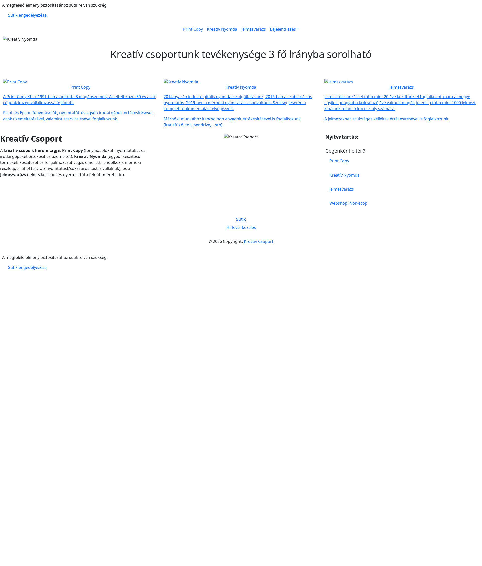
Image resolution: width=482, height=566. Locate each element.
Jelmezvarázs (253, 29)
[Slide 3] (250, 35)
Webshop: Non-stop (348, 203)
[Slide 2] (241, 35)
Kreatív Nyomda (222, 29)
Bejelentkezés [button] (283, 29)
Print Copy (193, 29)
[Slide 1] (232, 35)
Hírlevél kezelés (241, 227)
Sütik (241, 219)
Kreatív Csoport (258, 241)
